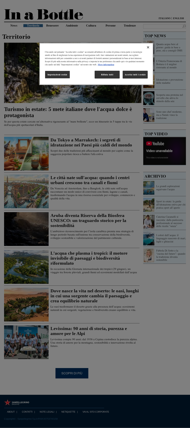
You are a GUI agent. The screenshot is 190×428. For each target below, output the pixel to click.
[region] (96, 64)
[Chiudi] (148, 47)
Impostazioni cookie (57, 74)
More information (106, 64)
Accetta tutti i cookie (135, 74)
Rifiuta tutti (107, 74)
